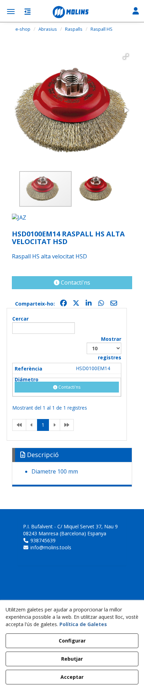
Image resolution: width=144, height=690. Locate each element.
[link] (19, 425)
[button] (72, 12)
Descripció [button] (42, 454)
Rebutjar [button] (72, 658)
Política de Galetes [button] (83, 624)
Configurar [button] (72, 640)
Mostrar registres (109, 348)
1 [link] (43, 424)
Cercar (20, 318)
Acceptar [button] (72, 677)
